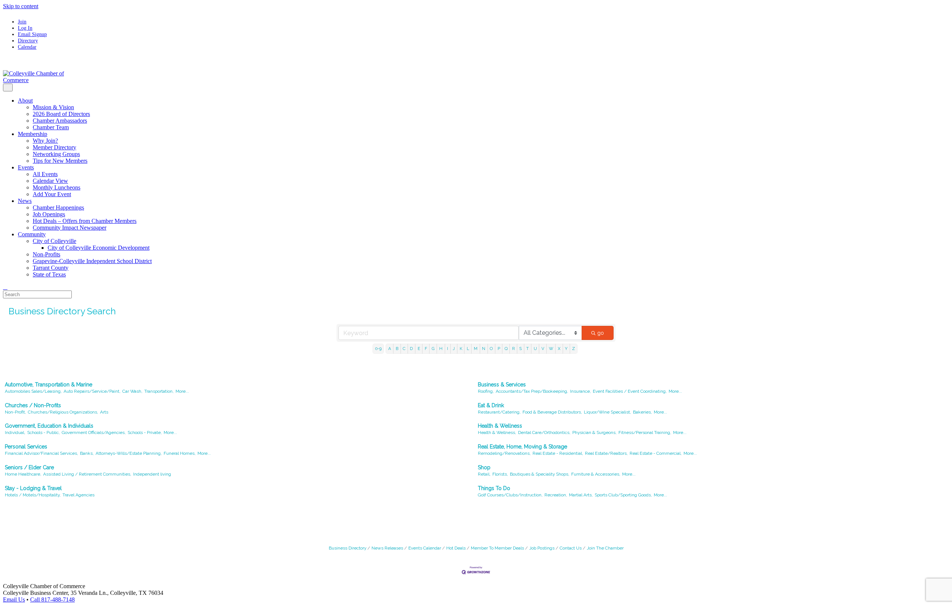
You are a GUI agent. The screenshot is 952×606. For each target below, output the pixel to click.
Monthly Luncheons (56, 187)
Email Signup (32, 34)
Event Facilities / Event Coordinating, (630, 391)
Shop (484, 467)
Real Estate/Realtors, (606, 453)
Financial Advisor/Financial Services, (41, 453)
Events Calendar (424, 548)
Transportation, (159, 391)
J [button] (454, 348)
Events (26, 167)
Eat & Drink (491, 405)
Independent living (152, 474)
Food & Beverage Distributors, (552, 412)
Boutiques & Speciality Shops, (539, 474)
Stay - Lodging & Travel (33, 488)
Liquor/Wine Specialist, (607, 412)
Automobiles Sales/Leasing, (33, 391)
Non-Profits (46, 254)
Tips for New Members (60, 161)
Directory (28, 40)
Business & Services (502, 385)
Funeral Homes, (180, 453)
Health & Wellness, (497, 432)
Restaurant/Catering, (499, 412)
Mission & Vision (53, 107)
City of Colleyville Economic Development (98, 247)
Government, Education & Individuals (49, 426)
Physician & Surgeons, (594, 432)
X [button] (559, 348)
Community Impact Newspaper (69, 227)
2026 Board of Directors (61, 114)
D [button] (411, 348)
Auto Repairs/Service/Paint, (92, 391)
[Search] (5, 287)
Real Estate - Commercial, (656, 453)
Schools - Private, (145, 432)
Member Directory (54, 147)
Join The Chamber (605, 548)
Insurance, (580, 391)
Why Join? (45, 140)
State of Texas (49, 274)
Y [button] (566, 348)
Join (22, 22)
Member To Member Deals (497, 548)
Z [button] (573, 348)
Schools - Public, (43, 432)
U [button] (535, 348)
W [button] (551, 348)
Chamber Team (51, 127)
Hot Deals (456, 548)
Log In (25, 28)
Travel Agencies (78, 495)
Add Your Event (52, 194)
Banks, (87, 453)
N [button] (483, 348)
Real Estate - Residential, (558, 453)
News (25, 201)
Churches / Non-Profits (33, 405)
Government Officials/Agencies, (94, 432)
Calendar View (50, 181)
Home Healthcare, (23, 474)
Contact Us (571, 548)
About (25, 100)
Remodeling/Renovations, (504, 453)
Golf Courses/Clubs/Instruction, (510, 495)
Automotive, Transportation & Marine (48, 385)
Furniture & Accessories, (595, 474)
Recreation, (555, 495)
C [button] (404, 348)
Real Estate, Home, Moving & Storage (522, 447)
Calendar (27, 47)
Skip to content (20, 6)
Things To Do (494, 488)
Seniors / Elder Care (29, 467)
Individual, (15, 432)
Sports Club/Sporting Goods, (623, 495)
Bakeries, (642, 412)
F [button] (426, 348)
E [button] (419, 348)
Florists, (500, 474)
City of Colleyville (54, 241)
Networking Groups (56, 154)
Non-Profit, (15, 412)
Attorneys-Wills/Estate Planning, (129, 453)
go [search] (600, 333)
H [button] (441, 348)
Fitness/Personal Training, (644, 432)
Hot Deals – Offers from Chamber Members (84, 221)
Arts (104, 412)
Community (32, 234)
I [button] (447, 348)
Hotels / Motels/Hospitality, (33, 495)
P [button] (499, 348)
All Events (45, 174)
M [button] (475, 348)
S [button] (520, 348)
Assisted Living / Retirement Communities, (87, 474)
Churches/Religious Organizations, (63, 412)
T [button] (527, 348)
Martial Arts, (581, 495)
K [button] (461, 348)
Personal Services (26, 447)
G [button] (433, 348)
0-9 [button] (378, 348)
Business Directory (347, 548)
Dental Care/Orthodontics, (544, 432)
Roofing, (486, 391)
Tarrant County (50, 268)
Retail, (484, 474)
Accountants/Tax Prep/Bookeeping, (532, 391)
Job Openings (49, 214)
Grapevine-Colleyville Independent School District (92, 261)
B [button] (397, 348)
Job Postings (541, 548)
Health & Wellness (500, 426)
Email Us (14, 599)
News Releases (387, 548)
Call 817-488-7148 (52, 599)
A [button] (389, 348)
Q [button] (506, 348)
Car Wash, (132, 391)
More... (182, 391)
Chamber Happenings (58, 207)
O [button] (491, 348)
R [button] (513, 348)
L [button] (468, 348)
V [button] (542, 348)
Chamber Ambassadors (60, 120)
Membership (32, 134)
